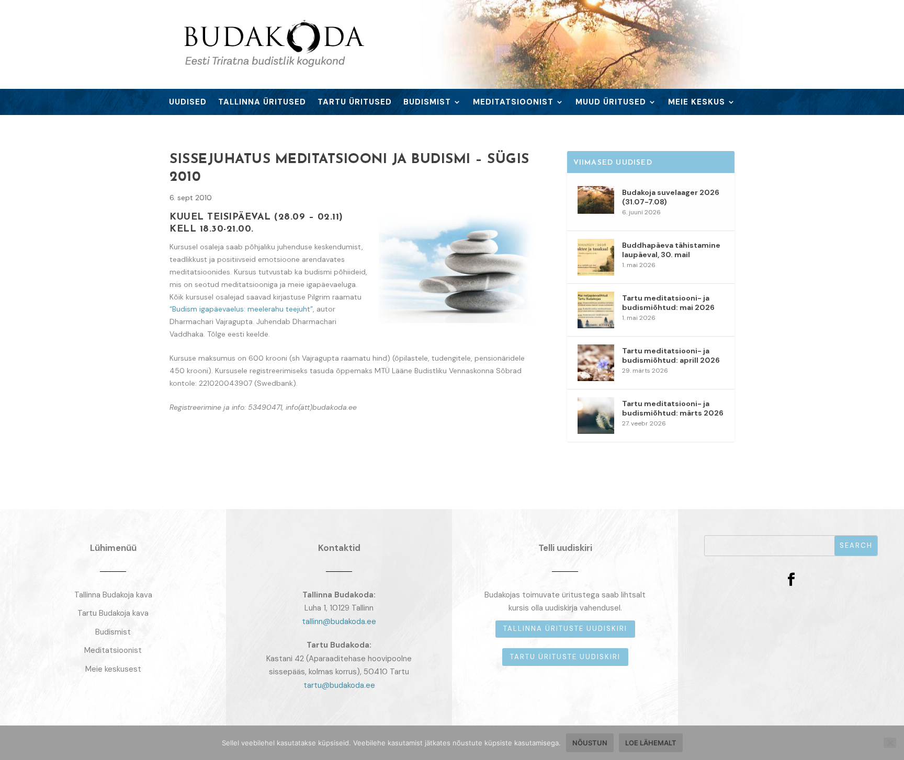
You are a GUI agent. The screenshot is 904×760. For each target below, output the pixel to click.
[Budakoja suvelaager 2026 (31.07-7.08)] (596, 204)
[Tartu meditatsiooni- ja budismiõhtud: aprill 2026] (596, 362)
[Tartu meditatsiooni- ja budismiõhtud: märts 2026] (596, 415)
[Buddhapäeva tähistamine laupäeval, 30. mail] (596, 257)
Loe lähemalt (650, 743)
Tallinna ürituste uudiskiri (565, 628)
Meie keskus (696, 102)
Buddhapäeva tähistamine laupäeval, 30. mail (671, 249)
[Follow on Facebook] (791, 580)
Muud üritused (610, 102)
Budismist (427, 102)
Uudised (188, 102)
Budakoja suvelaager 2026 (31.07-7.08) (670, 197)
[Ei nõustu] (890, 743)
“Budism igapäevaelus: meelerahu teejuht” (241, 309)
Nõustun (589, 743)
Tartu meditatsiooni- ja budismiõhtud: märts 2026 (673, 408)
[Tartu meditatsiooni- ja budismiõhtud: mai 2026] (596, 310)
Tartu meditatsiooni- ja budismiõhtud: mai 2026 (668, 302)
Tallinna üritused (262, 102)
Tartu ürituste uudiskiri (565, 656)
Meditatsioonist (513, 102)
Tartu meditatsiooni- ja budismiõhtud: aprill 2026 (671, 355)
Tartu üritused (355, 102)
